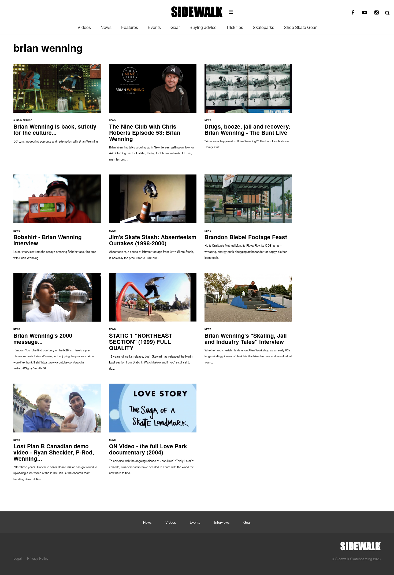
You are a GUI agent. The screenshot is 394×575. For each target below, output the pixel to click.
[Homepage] (360, 544)
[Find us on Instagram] (376, 12)
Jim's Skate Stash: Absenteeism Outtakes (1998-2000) (153, 219)
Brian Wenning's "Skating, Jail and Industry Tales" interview (248, 321)
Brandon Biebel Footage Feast (248, 219)
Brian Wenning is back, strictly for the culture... (57, 106)
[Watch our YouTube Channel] (364, 12)
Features (129, 27)
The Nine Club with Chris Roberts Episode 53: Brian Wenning (153, 115)
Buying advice (203, 27)
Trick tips (234, 27)
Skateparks (263, 27)
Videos (84, 27)
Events (154, 27)
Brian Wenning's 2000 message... (57, 324)
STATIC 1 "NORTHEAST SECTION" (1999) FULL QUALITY (153, 324)
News (106, 27)
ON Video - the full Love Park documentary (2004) (153, 432)
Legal (17, 558)
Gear (175, 27)
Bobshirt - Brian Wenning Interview (57, 219)
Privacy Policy (37, 558)
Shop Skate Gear (300, 27)
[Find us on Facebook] (352, 12)
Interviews (221, 522)
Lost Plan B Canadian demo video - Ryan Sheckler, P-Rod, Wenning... (57, 435)
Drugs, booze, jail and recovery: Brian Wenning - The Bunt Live (248, 109)
